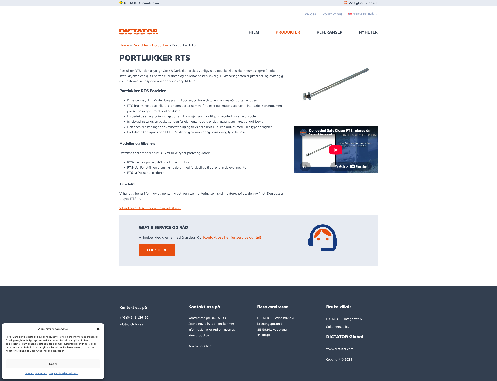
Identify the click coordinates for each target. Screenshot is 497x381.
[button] (98, 329)
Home (124, 45)
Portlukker (160, 45)
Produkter (141, 45)
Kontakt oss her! (199, 346)
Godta (53, 364)
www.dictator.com (339, 349)
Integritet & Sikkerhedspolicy (64, 373)
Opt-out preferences (36, 373)
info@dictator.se (131, 324)
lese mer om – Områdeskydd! (150, 208)
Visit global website (363, 3)
